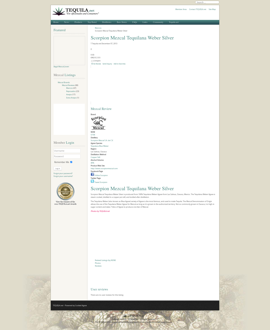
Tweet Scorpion (100, 182)
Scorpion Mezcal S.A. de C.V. (102, 140)
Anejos (69, 94)
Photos (98, 263)
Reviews (98, 266)
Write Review (96, 64)
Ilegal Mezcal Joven (61, 66)
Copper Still (95, 157)
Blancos (69, 88)
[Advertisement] (153, 236)
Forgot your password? (63, 173)
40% (92, 163)
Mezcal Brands (64, 82)
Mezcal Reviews (68, 85)
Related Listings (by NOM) (105, 260)
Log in (57, 168)
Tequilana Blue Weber (100, 146)
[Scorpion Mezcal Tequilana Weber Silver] (116, 84)
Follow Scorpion (101, 175)
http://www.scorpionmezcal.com (104, 168)
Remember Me (61, 162)
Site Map (212, 9)
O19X (93, 134)
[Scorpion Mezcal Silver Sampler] (153, 277)
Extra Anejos (71, 97)
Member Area (181, 9)
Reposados (71, 91)
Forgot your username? (63, 176)
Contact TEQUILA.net (197, 9)
